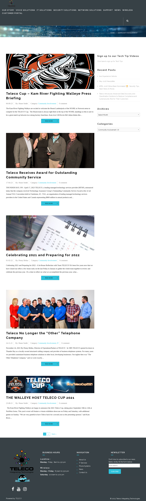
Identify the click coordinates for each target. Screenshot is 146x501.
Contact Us (83, 472)
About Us (82, 460)
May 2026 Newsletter (107, 81)
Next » (54, 434)
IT (58, 343)
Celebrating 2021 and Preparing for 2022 (43, 255)
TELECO (19, 498)
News (81, 469)
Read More (49, 121)
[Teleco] (11, 3)
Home (112, 33)
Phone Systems (84, 466)
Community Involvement (127, 33)
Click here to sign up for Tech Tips (110, 61)
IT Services (83, 463)
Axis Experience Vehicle (108, 76)
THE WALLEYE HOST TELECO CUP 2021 (40, 398)
